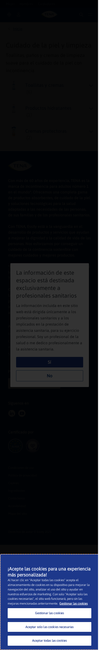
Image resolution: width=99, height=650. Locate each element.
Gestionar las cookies (73, 603)
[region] (49, 602)
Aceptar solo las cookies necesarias (49, 627)
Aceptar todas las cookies (49, 640)
